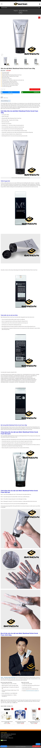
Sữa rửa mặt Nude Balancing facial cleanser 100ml (6, 722)
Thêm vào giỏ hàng (34, 89)
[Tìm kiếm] (39, 7)
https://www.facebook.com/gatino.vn (32, 690)
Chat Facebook (3, 746)
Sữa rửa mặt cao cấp (23, 10)
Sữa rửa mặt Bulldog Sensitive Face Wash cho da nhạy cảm (34, 722)
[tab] (2, 98)
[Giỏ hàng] (39, 4)
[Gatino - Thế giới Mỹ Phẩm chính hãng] (20, 4)
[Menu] (1, 4)
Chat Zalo (10, 92)
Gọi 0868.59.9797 (36, 746)
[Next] (38, 36)
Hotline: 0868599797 (20, 0)
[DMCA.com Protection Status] (4, 740)
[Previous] (3, 36)
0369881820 (36, 92)
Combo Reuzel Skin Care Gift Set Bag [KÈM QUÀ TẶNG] (20, 722)
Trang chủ (16, 10)
